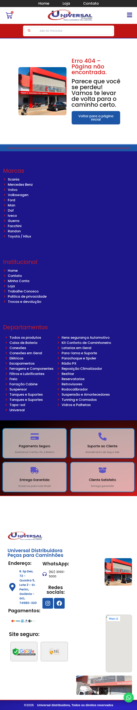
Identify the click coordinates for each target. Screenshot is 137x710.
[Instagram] (47, 603)
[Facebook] (59, 603)
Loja (66, 3)
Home (43, 3)
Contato (91, 3)
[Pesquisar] (29, 30)
